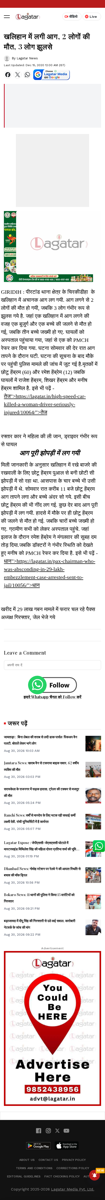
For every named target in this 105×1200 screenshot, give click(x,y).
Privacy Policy (74, 1160)
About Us (27, 1160)
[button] (7, 16)
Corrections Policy (72, 1168)
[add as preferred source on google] (51, 74)
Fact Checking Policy (62, 1176)
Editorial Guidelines (24, 1176)
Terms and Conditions (34, 1168)
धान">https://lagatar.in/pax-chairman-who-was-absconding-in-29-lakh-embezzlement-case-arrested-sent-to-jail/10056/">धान (49, 573)
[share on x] (17, 75)
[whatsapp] (27, 75)
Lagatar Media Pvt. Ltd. (72, 1189)
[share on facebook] (8, 75)
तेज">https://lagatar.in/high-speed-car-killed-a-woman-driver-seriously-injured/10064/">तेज (45, 404)
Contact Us (48, 1160)
